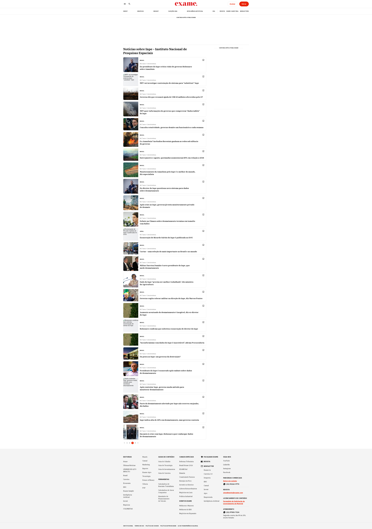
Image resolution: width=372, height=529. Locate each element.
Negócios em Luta (185, 492)
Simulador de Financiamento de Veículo (163, 498)
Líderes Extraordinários (188, 489)
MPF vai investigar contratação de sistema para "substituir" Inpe (169, 83)
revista (207, 461)
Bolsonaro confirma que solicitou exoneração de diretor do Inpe (169, 329)
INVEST (125, 11)
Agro (205, 493)
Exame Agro (146, 472)
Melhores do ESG (185, 510)
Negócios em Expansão (187, 513)
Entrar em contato (230, 481)
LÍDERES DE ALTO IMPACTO (129, 470)
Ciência (145, 484)
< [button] (124, 443)
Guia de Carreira (164, 473)
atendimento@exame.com (233, 493)
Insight (156, 11)
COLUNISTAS (128, 509)
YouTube (226, 461)
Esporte (145, 468)
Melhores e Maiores (186, 506)
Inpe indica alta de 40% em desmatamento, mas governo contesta (169, 420)
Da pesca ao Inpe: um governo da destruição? (160, 357)
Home (125, 461)
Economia (126, 483)
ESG (214, 11)
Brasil (125, 475)
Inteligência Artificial (195, 11)
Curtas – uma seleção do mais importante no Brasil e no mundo (168, 251)
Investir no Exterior (186, 485)
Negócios (140, 11)
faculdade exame (211, 457)
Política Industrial (185, 496)
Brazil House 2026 (186, 465)
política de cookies (152, 526)
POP (143, 488)
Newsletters (244, 11)
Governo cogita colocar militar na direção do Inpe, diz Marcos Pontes (171, 298)
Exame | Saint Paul (232, 11)
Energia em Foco (185, 481)
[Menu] (124, 4)
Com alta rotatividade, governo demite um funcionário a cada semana (171, 127)
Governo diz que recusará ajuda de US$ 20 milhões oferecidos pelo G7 (171, 97)
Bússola (182, 473)
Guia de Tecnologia (165, 465)
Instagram (227, 468)
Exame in (207, 470)
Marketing (146, 465)
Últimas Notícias (129, 465)
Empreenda (208, 497)
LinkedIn (226, 465)
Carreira (126, 479)
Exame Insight (128, 491)
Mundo (144, 457)
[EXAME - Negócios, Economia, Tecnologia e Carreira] (186, 4)
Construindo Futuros (187, 477)
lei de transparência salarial (188, 526)
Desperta (207, 478)
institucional (128, 526)
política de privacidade (168, 526)
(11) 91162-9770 (232, 484)
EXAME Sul (183, 469)
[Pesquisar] (129, 4)
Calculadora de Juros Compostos (166, 491)
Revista (222, 11)
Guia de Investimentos (166, 469)
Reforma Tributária (186, 461)
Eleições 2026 (172, 11)
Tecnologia (146, 476)
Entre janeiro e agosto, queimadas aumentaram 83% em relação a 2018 (172, 158)
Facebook (226, 472)
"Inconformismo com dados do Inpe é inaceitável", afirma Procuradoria (172, 343)
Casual (144, 461)
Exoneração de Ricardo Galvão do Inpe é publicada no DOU (166, 238)
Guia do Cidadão (164, 461)
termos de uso (139, 526)
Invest (125, 501)
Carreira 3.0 (208, 474)
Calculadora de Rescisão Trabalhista (166, 485)
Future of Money (148, 480)
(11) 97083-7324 (232, 512)
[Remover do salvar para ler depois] (203, 60)
